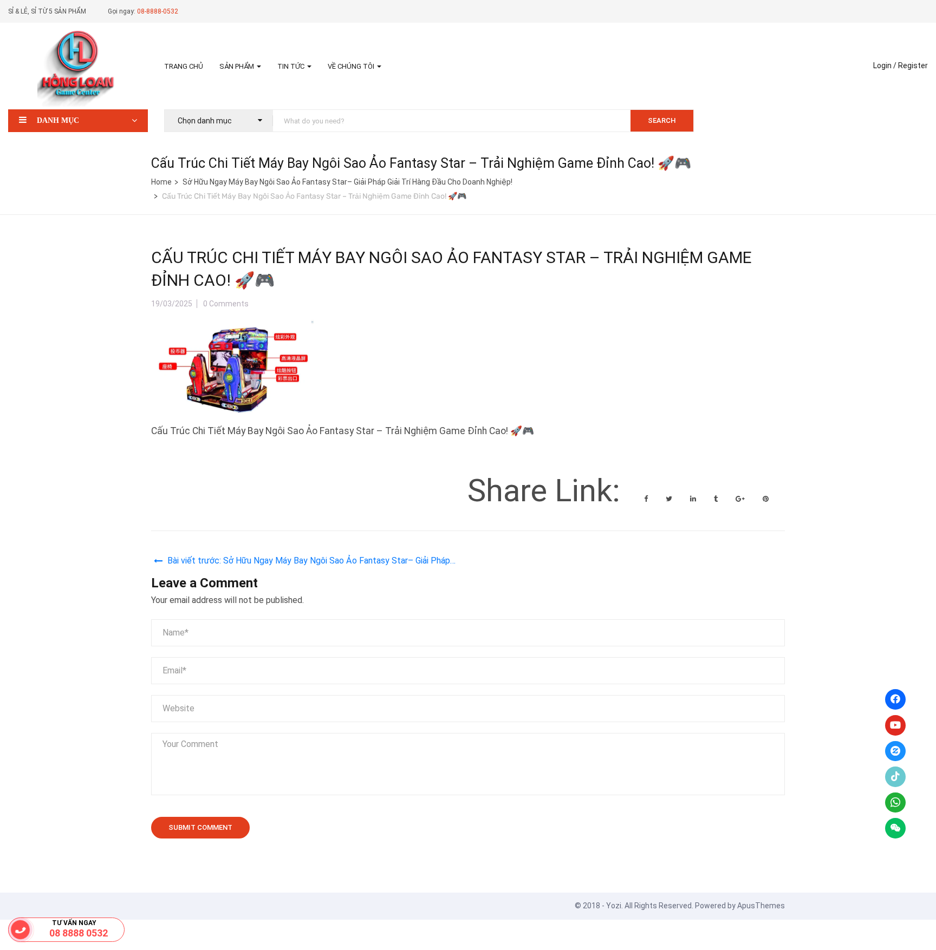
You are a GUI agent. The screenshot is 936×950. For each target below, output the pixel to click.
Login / (884, 65)
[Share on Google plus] (741, 499)
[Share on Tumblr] (716, 499)
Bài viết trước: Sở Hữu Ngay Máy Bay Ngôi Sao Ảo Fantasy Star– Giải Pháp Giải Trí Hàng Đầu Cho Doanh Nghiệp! (308, 562)
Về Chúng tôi (352, 66)
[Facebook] (895, 699)
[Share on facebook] (646, 499)
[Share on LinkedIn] (694, 499)
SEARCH (662, 120)
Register (913, 65)
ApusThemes (761, 905)
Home (161, 182)
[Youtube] (895, 725)
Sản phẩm (237, 66)
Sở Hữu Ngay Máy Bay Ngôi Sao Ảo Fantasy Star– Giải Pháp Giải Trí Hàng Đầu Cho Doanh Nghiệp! (347, 182)
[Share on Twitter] (670, 499)
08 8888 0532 (78, 933)
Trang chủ (183, 66)
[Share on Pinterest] (766, 499)
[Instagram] (895, 751)
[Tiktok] (895, 777)
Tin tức (291, 66)
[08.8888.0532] (20, 929)
